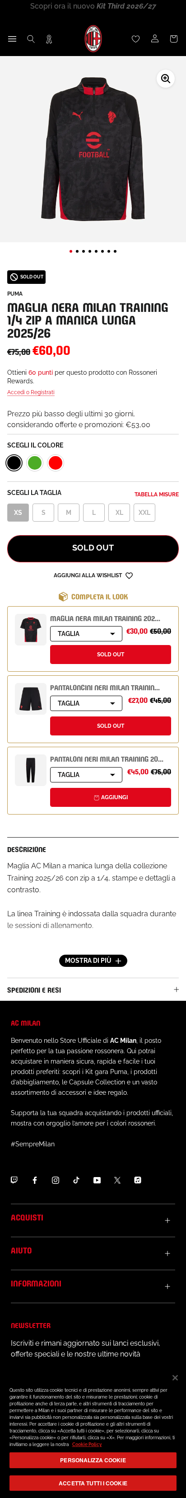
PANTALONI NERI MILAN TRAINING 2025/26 (112, 758)
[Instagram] (55, 1180)
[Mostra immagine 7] (108, 251)
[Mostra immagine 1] (71, 251)
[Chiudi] (175, 1378)
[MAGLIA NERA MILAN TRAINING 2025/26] (30, 629)
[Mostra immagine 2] (77, 251)
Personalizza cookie (93, 1460)
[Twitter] (117, 1180)
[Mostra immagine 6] (102, 251)
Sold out (93, 547)
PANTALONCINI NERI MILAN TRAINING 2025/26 (117, 687)
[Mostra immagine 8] (115, 251)
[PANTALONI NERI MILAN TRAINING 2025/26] (30, 770)
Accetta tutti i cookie (93, 1483)
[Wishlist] (136, 39)
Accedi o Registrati (31, 392)
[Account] (155, 38)
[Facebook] (34, 1180)
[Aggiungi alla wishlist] (129, 575)
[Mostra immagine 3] (83, 251)
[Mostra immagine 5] (96, 251)
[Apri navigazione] (12, 39)
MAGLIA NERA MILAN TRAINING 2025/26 (109, 618)
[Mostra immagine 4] (89, 251)
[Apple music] (137, 1180)
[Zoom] (166, 79)
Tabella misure (157, 494)
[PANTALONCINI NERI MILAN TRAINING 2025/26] (30, 699)
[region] (93, 1431)
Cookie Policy (87, 1444)
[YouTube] (97, 1180)
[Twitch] (14, 1180)
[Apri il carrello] (174, 39)
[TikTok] (76, 1180)
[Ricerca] (31, 38)
